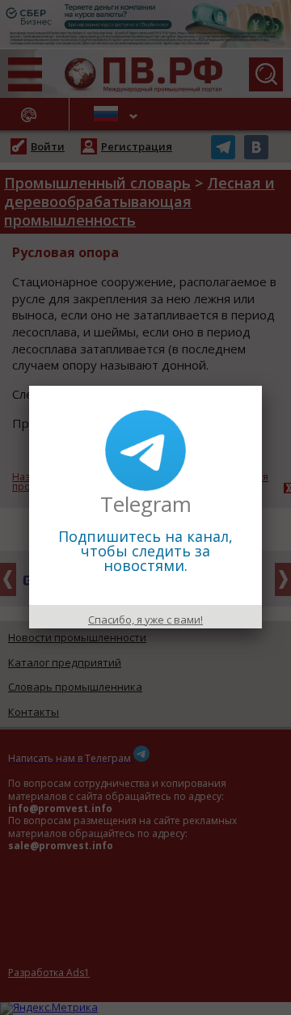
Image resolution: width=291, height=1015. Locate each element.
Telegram (146, 503)
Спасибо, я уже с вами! (145, 619)
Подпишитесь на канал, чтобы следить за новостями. (145, 551)
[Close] (261, 385)
